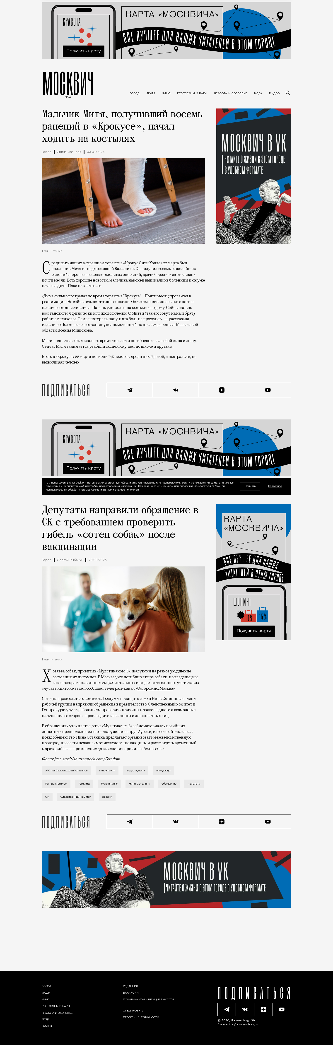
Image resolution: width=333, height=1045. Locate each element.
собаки (107, 797)
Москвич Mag (240, 1020)
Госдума (84, 784)
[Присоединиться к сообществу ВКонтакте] (176, 390)
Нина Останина (139, 784)
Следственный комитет (75, 797)
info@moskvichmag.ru (244, 1024)
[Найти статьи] (288, 93)
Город (46, 152)
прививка (194, 784)
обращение (169, 784)
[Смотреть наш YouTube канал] (268, 390)
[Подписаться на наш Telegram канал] (130, 390)
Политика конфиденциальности (148, 999)
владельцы (163, 770)
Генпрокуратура (56, 784)
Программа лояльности (141, 1017)
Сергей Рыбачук (70, 560)
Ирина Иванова (69, 152)
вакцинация (107, 770)
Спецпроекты (133, 1010)
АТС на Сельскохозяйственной (66, 770)
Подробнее (275, 486)
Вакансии (131, 993)
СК (47, 797)
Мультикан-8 (109, 784)
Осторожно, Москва (155, 688)
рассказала (179, 318)
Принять (250, 486)
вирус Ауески (135, 770)
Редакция (130, 986)
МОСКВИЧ (68, 83)
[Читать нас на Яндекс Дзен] (222, 390)
